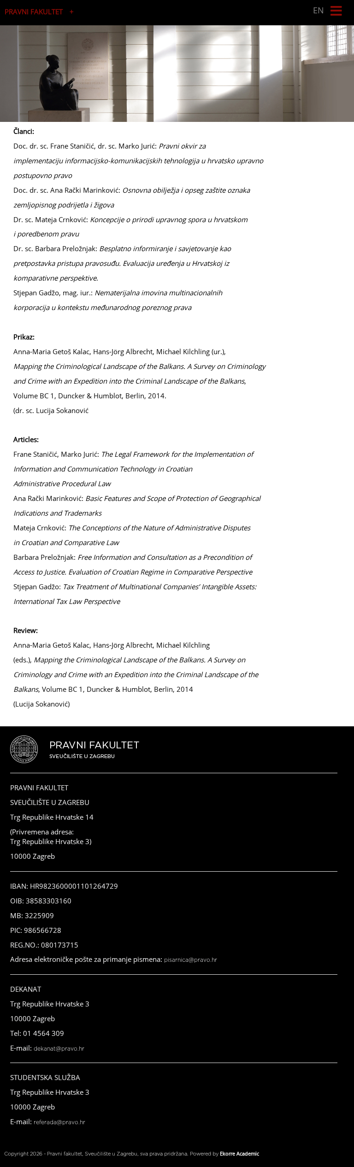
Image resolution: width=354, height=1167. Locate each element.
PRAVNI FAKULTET (34, 11)
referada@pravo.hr (59, 1122)
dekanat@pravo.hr (59, 1049)
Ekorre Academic (239, 1153)
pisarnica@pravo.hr (190, 960)
